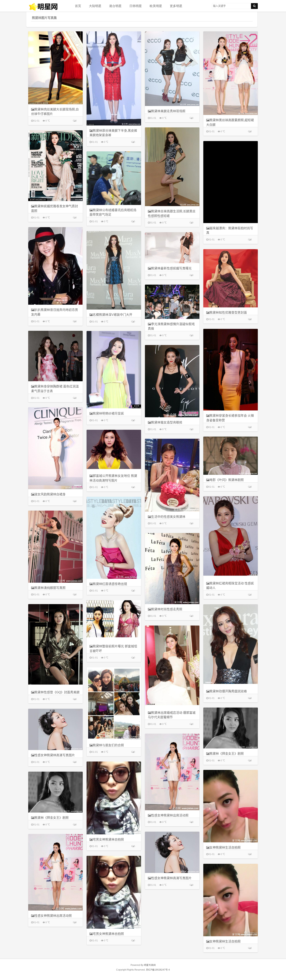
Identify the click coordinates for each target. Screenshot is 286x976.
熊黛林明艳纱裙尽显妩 (108, 413)
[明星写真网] (47, 7)
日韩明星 (135, 6)
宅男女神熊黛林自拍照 (108, 839)
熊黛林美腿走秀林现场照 (168, 111)
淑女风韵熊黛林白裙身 (50, 494)
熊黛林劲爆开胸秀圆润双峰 (228, 691)
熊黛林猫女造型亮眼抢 (166, 422)
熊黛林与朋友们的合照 (108, 745)
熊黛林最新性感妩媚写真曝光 (171, 268)
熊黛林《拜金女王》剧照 (227, 753)
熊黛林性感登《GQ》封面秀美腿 (57, 692)
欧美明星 (156, 6)
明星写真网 (150, 965)
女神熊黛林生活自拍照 (225, 847)
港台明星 (115, 6)
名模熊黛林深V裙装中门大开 (112, 314)
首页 (78, 6)
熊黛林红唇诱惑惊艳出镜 (110, 584)
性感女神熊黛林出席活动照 (170, 815)
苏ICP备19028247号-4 (158, 969)
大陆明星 (95, 6)
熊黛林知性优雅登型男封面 (228, 312)
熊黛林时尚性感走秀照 (166, 609)
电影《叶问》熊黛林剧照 (227, 480)
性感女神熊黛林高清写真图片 (54, 755)
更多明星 (176, 6)
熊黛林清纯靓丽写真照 (50, 587)
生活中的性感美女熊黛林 (168, 516)
